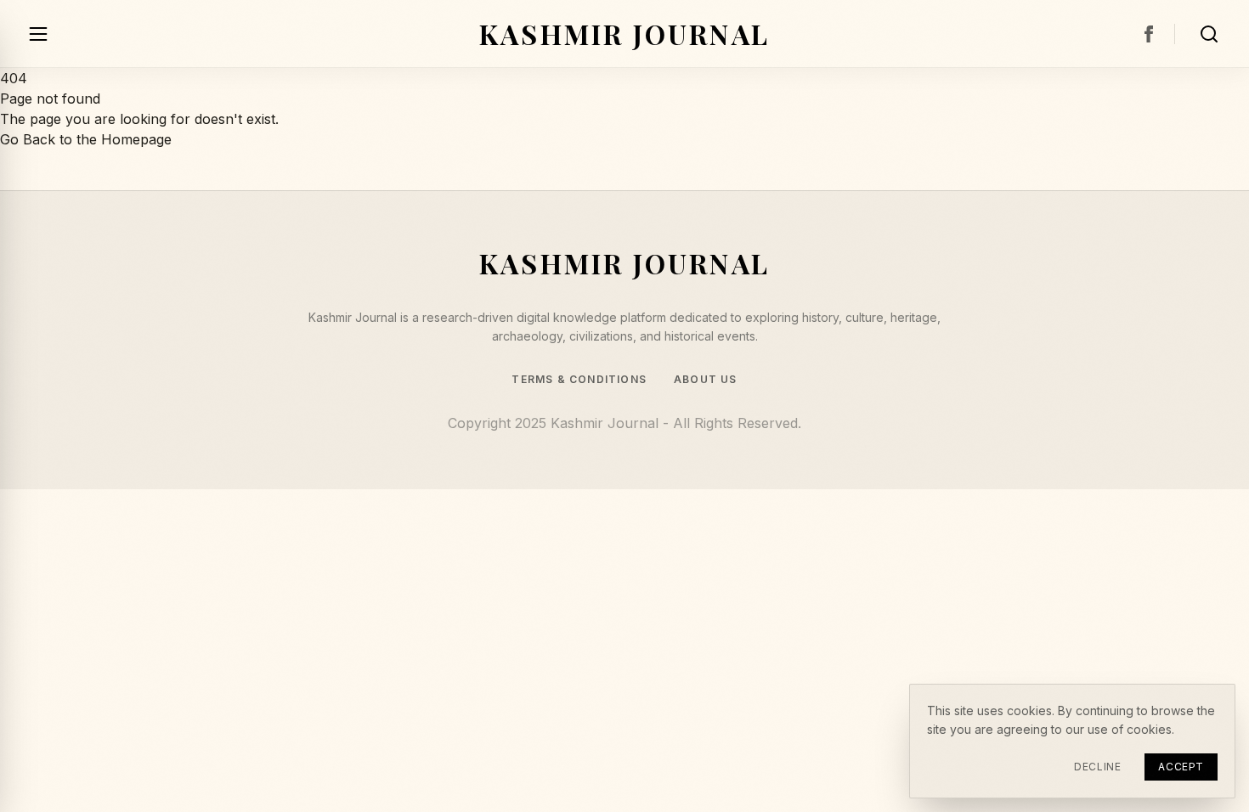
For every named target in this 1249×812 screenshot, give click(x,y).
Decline (1097, 766)
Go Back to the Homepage (86, 139)
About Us (706, 380)
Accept (1181, 766)
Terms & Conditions (579, 380)
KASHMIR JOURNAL (624, 33)
